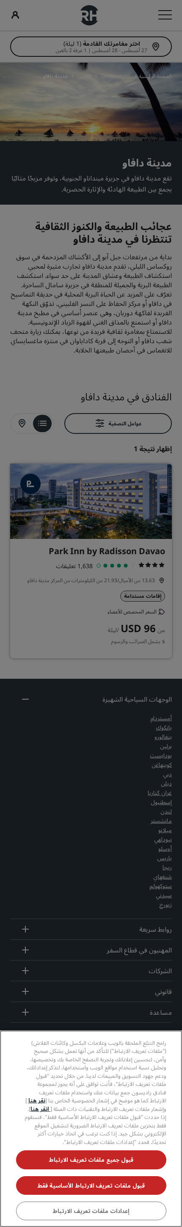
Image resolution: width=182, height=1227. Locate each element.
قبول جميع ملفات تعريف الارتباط (91, 1159)
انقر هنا (40, 1109)
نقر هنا (36, 1100)
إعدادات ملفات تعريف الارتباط (91, 1211)
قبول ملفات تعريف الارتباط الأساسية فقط (90, 1185)
